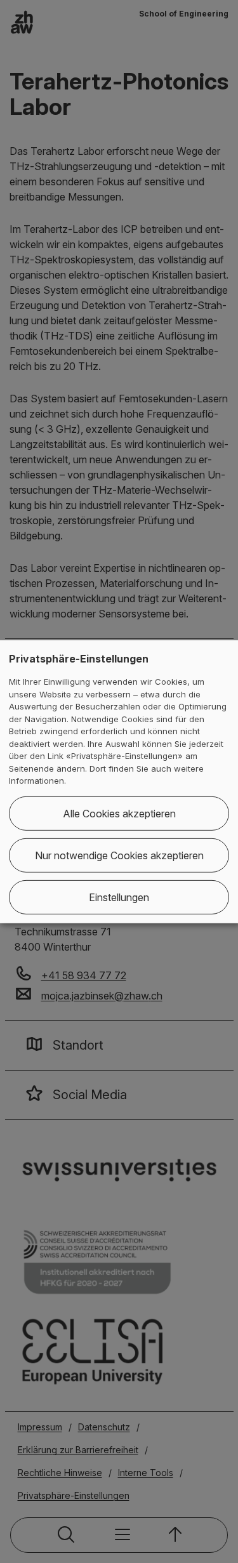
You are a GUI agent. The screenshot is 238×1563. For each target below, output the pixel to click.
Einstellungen (119, 897)
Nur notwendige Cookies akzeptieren (119, 855)
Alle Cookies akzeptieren (119, 813)
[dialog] (119, 781)
